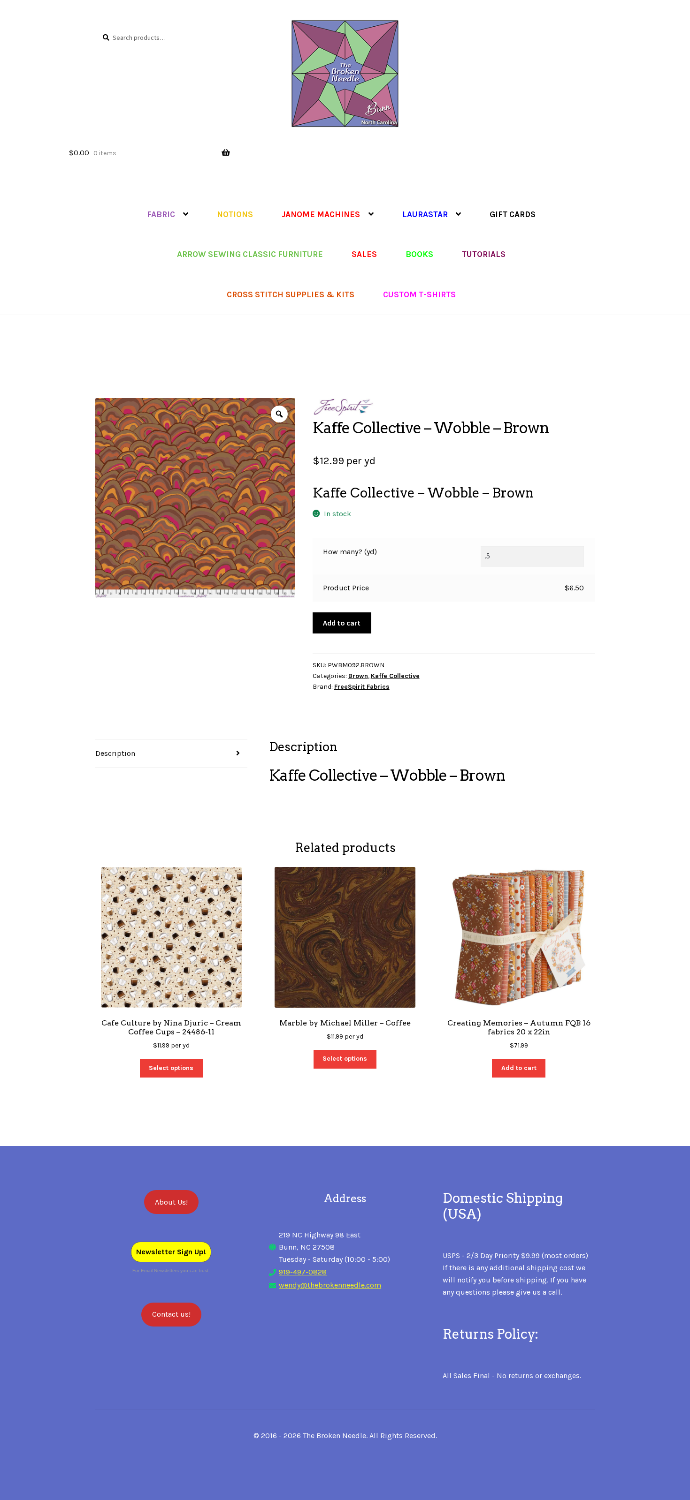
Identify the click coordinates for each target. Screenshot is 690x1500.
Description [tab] (115, 753)
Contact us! (171, 1314)
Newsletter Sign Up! (171, 1251)
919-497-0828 (303, 1271)
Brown (358, 676)
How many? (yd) (350, 551)
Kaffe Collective (395, 676)
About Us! (171, 1202)
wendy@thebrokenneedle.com (330, 1285)
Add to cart (341, 622)
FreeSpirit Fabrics (362, 687)
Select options (171, 1068)
